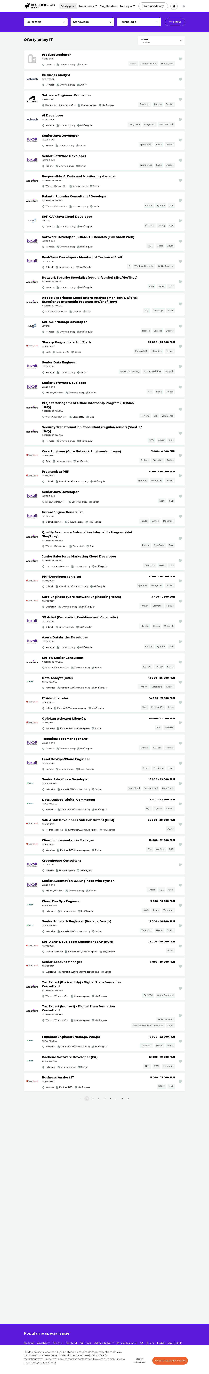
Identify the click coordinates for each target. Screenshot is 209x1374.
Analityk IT (43, 1343)
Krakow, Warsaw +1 (54, 502)
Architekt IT (175, 1343)
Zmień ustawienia (139, 1360)
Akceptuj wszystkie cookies (170, 1360)
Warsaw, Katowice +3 (56, 566)
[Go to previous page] (81, 1098)
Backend (29, 1343)
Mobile (161, 1343)
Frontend (71, 1343)
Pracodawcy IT (87, 6)
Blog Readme (108, 6)
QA (142, 1343)
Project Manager (127, 1343)
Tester (150, 1343)
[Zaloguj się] (174, 6)
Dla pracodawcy (153, 6)
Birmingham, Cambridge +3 (59, 105)
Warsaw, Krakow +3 (55, 186)
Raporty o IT (127, 6)
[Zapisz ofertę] (180, 59)
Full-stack (85, 1343)
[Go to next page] (128, 1098)
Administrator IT (104, 1343)
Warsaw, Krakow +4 (55, 546)
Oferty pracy (68, 6)
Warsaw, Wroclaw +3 (55, 996)
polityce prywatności (44, 1362)
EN (183, 6)
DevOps (58, 1343)
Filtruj (177, 21)
